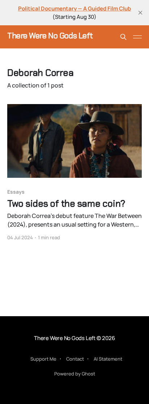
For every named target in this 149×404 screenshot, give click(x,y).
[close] (140, 12)
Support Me (43, 359)
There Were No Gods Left (50, 36)
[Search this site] (123, 37)
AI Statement (108, 359)
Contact (75, 359)
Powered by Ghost (74, 373)
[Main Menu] (137, 36)
